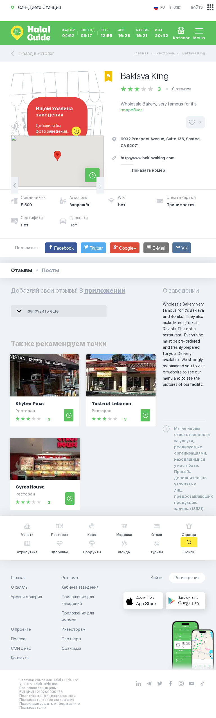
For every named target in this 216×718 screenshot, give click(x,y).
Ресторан (165, 53)
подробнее (132, 110)
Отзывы (21, 270)
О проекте (21, 629)
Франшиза (71, 648)
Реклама (70, 577)
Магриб (143, 33)
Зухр (106, 33)
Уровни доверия (26, 597)
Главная (141, 53)
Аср (124, 33)
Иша (161, 33)
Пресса (18, 639)
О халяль (19, 587)
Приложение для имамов (78, 616)
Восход (88, 33)
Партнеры (71, 639)
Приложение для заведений (78, 600)
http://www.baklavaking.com (147, 158)
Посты (50, 270)
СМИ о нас (21, 648)
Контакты (20, 658)
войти (197, 7)
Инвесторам (74, 629)
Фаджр (68, 33)
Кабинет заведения (80, 587)
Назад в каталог (36, 53)
